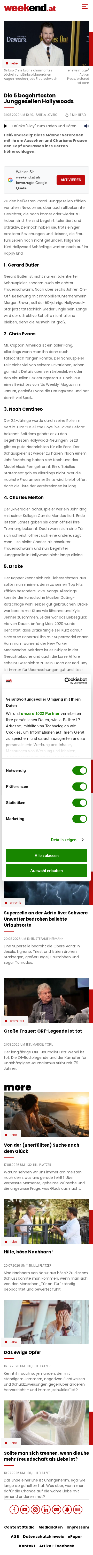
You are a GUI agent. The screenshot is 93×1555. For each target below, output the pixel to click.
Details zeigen (63, 840)
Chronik (15, 903)
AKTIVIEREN (71, 180)
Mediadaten (50, 1527)
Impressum (78, 1527)
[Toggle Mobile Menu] (85, 7)
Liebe (14, 63)
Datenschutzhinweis (43, 1536)
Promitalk (17, 1021)
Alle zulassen (47, 855)
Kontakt (27, 1546)
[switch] (79, 786)
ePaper (75, 1536)
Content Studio (19, 1527)
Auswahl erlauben (46, 870)
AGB (15, 1536)
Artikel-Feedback (56, 1546)
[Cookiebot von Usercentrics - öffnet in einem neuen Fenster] (65, 680)
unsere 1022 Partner (40, 713)
